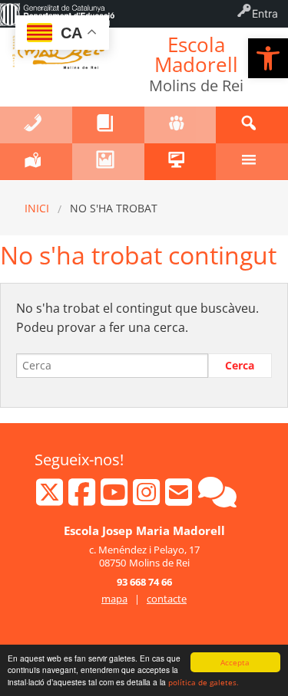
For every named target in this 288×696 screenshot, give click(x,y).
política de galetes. (203, 682)
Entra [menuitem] (265, 13)
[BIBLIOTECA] (108, 125)
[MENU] (252, 161)
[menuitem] (57, 14)
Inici (37, 208)
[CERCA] (252, 125)
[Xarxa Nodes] (217, 499)
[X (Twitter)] (51, 499)
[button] (268, 58)
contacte (167, 599)
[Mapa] (36, 161)
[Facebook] (83, 499)
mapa (114, 599)
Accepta (235, 662)
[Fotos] (108, 161)
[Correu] (180, 499)
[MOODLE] (180, 161)
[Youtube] (116, 499)
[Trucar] (36, 125)
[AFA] (180, 125)
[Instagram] (148, 499)
